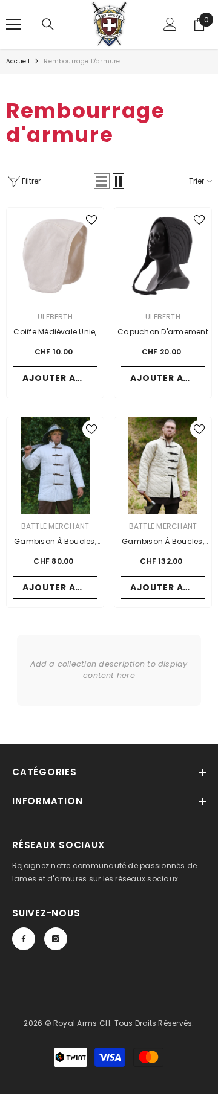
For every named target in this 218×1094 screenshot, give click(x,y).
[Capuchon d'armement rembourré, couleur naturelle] (162, 256)
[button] (102, 181)
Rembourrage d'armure (82, 61)
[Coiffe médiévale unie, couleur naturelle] (55, 256)
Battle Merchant (55, 526)
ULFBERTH (55, 317)
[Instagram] (55, 938)
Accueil (18, 61)
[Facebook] (23, 938)
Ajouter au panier (59, 378)
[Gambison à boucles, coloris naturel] (162, 465)
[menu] (13, 24)
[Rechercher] (48, 24)
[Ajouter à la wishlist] (91, 220)
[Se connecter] (170, 24)
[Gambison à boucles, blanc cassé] (55, 465)
